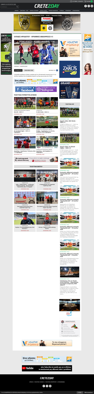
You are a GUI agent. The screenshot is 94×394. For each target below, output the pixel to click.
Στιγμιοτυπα (18, 70)
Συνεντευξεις (25, 183)
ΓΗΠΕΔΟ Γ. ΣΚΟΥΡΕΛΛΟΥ (20, 66)
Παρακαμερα (47, 183)
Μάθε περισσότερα (89, 392)
